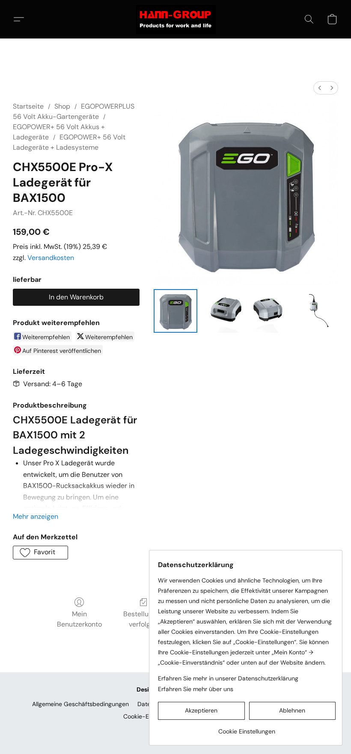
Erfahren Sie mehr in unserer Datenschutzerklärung (228, 678)
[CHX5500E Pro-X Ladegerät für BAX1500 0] (175, 311)
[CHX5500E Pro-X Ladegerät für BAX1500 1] (222, 311)
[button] (175, 19)
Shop (62, 106)
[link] (247, 728)
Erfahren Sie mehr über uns (195, 689)
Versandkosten (50, 257)
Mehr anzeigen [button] (35, 516)
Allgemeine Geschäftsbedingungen (80, 704)
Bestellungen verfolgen (143, 619)
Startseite (28, 106)
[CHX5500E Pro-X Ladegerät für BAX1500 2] (269, 311)
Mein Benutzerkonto (79, 619)
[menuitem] (320, 88)
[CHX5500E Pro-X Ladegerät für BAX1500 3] (316, 311)
